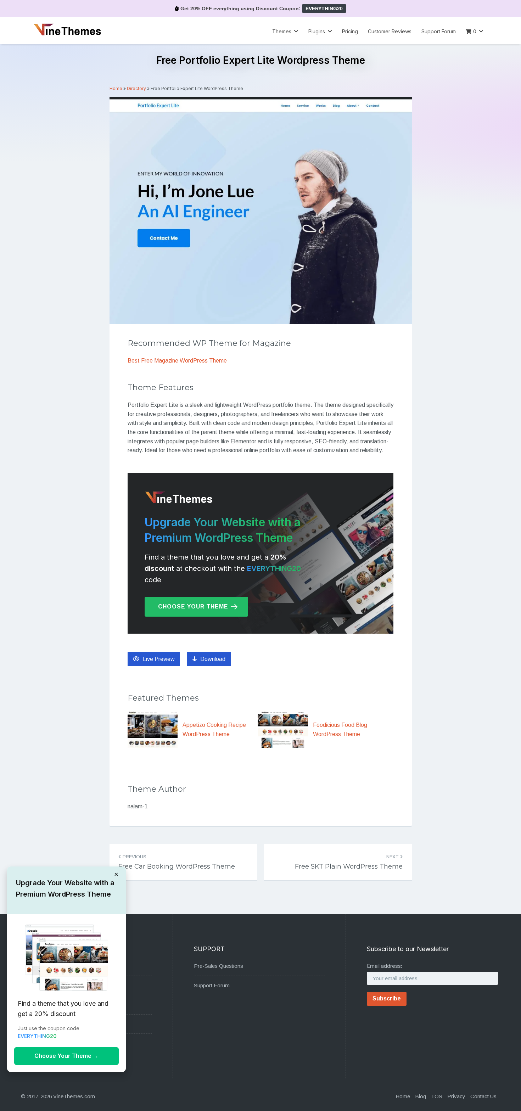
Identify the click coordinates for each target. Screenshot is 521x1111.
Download (212, 659)
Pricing (350, 31)
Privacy (456, 1096)
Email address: (384, 966)
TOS (436, 1096)
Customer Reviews (389, 31)
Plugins (316, 31)
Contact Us (483, 1096)
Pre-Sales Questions (218, 966)
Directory (136, 88)
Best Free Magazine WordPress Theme (177, 361)
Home (116, 88)
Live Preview (159, 659)
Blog (420, 1096)
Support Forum (438, 31)
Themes (281, 31)
